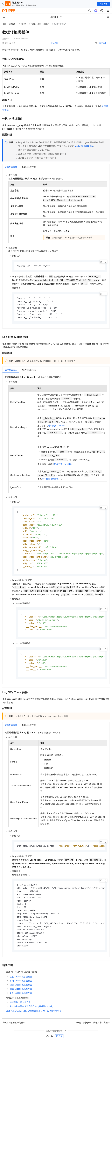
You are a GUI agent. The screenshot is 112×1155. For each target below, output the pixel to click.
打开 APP (103, 3)
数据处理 (22, 24)
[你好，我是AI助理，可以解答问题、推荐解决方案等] (96, 11)
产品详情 (54, 43)
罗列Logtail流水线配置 (21, 980)
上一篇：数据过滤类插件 (13, 1022)
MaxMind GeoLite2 (84, 145)
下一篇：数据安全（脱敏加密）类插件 (92, 1022)
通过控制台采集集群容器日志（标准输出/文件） (32, 1006)
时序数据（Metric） (57, 425)
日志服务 (12, 24)
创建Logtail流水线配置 (21, 984)
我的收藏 (102, 43)
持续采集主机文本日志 (20, 1002)
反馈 (60, 1036)
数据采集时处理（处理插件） (40, 24)
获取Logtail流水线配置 (21, 976)
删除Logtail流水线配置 (21, 988)
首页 (4, 24)
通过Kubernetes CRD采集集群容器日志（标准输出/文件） (34, 1010)
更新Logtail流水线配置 (21, 992)
